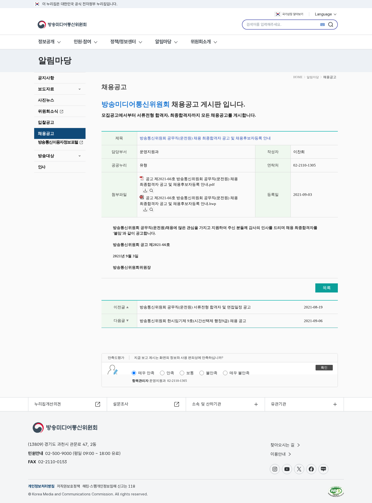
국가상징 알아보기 (292, 14)
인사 (41, 167)
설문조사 (120, 404)
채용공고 (46, 133)
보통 (190, 373)
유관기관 (278, 404)
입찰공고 (46, 122)
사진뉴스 (46, 100)
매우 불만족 (240, 373)
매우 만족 (146, 373)
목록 (327, 288)
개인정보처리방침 (41, 486)
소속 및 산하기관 (206, 404)
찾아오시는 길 (283, 445)
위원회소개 (201, 42)
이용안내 (279, 454)
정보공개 (46, 42)
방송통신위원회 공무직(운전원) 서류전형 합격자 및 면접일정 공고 (195, 307)
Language (324, 14)
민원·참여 (82, 42)
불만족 (211, 373)
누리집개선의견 (47, 404)
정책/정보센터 (123, 42)
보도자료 (46, 89)
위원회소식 (48, 111)
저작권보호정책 (68, 486)
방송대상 (46, 156)
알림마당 (163, 42)
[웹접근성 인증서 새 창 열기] (336, 489)
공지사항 (46, 78)
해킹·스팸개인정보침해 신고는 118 (108, 486)
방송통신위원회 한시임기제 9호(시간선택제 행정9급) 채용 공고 (193, 321)
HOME (297, 77)
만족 (170, 373)
